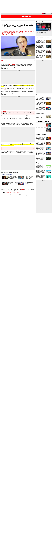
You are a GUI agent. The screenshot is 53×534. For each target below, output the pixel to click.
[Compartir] (34, 60)
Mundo (4, 21)
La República (5, 60)
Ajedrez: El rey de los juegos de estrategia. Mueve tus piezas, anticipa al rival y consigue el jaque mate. (40, 177)
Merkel (22, 189)
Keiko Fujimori (23, 13)
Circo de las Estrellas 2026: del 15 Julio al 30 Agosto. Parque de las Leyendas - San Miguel (40, 139)
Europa (4, 89)
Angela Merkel (18, 192)
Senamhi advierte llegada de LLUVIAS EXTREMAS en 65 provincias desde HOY (40, 130)
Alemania (13, 192)
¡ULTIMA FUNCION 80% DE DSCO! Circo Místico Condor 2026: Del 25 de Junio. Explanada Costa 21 (40, 144)
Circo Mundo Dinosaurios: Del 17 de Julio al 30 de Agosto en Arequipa (40, 158)
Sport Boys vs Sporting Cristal (8, 13)
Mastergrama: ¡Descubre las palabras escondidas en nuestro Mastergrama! (40, 166)
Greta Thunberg (12, 64)
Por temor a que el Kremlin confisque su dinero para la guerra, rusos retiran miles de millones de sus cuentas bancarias (40, 99)
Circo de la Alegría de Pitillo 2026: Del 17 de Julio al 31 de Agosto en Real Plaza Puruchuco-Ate (40, 154)
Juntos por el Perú (30, 13)
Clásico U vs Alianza (17, 13)
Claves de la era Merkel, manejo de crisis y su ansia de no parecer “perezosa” (17, 149)
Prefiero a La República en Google (18, 195)
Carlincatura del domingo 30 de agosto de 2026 (40, 117)
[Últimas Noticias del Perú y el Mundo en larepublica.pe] (26, 16)
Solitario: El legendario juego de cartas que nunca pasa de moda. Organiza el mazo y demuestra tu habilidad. (40, 172)
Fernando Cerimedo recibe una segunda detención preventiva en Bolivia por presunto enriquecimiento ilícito (40, 52)
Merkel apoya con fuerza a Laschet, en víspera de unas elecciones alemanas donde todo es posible (17, 113)
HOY (1, 13)
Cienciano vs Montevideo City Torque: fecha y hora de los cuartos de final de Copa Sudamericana (40, 126)
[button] (2, 16)
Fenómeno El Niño (39, 13)
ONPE (35, 13)
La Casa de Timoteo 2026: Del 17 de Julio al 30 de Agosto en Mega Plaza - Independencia (40, 149)
